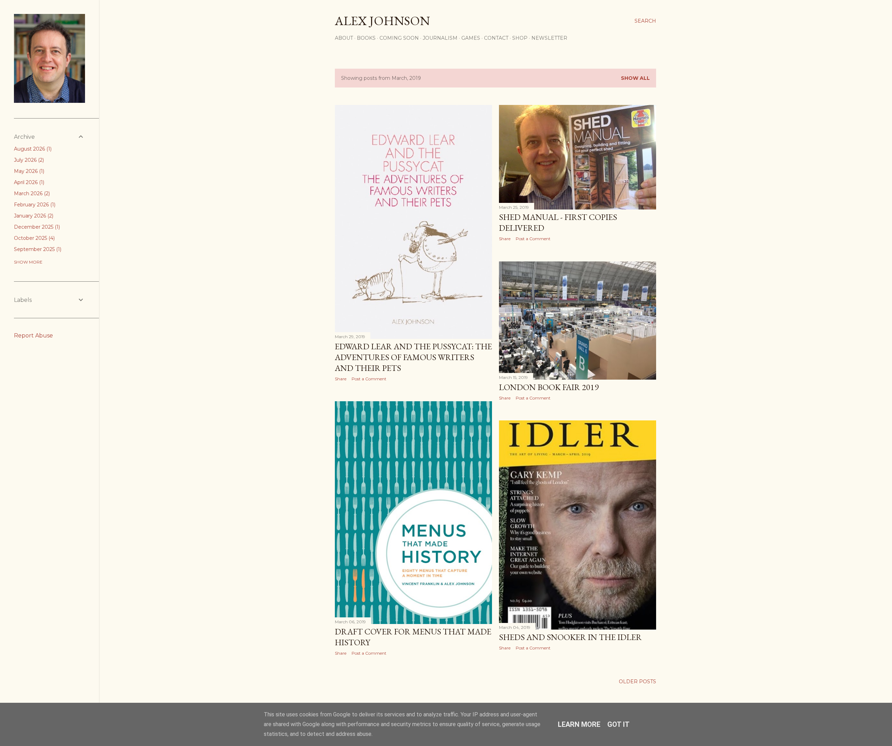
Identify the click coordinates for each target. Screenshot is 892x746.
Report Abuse (33, 335)
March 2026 (31, 193)
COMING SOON (399, 38)
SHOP (520, 38)
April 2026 (28, 182)
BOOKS (366, 38)
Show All (635, 78)
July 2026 (28, 160)
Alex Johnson (382, 21)
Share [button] (340, 378)
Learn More (579, 724)
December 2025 (36, 227)
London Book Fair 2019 (549, 387)
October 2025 (33, 238)
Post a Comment (369, 378)
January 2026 (33, 216)
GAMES (470, 38)
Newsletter (549, 38)
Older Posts (637, 681)
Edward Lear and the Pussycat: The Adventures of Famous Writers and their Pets (413, 357)
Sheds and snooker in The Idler (570, 637)
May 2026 (28, 171)
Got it (618, 724)
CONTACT (496, 38)
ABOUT (344, 38)
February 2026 (34, 204)
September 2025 (37, 249)
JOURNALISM (440, 38)
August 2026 (32, 149)
